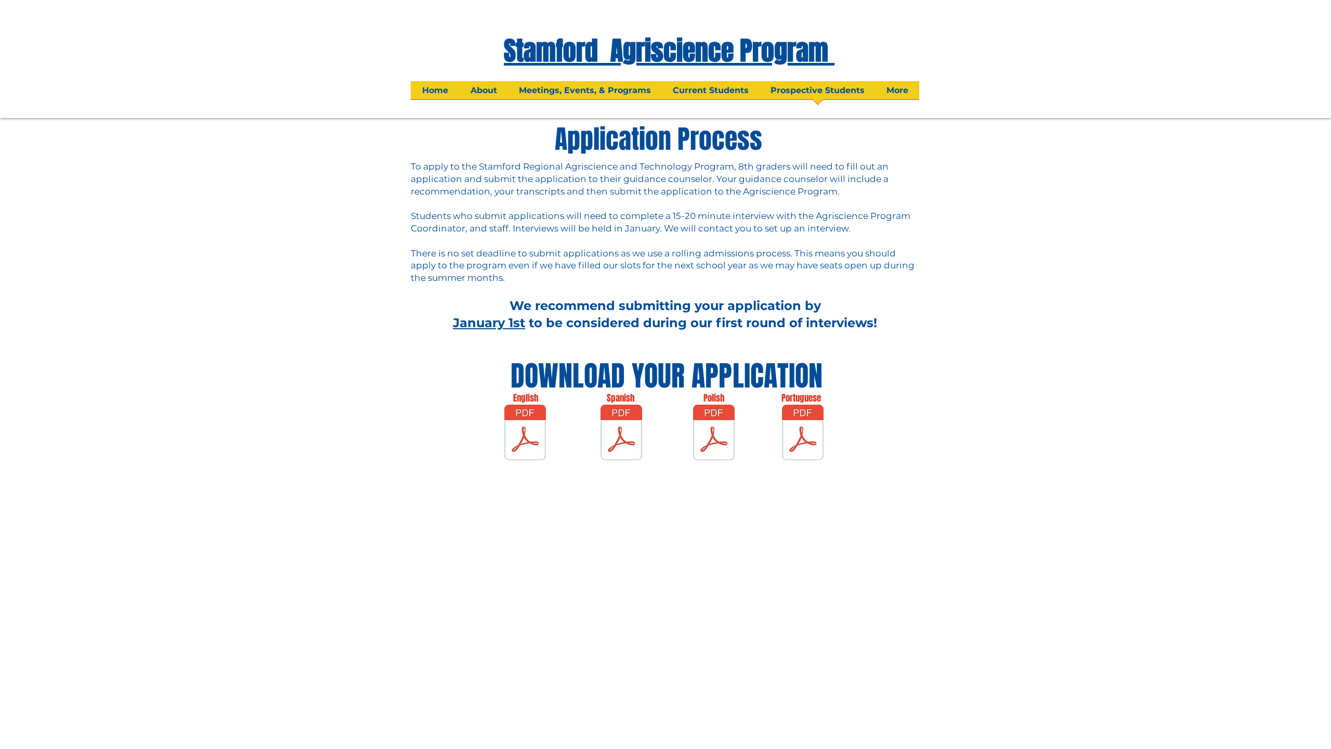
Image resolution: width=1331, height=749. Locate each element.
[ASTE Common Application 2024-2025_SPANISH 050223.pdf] (621, 433)
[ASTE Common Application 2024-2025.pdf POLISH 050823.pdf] (713, 433)
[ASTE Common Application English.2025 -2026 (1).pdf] (525, 433)
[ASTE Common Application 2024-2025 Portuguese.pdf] (802, 433)
